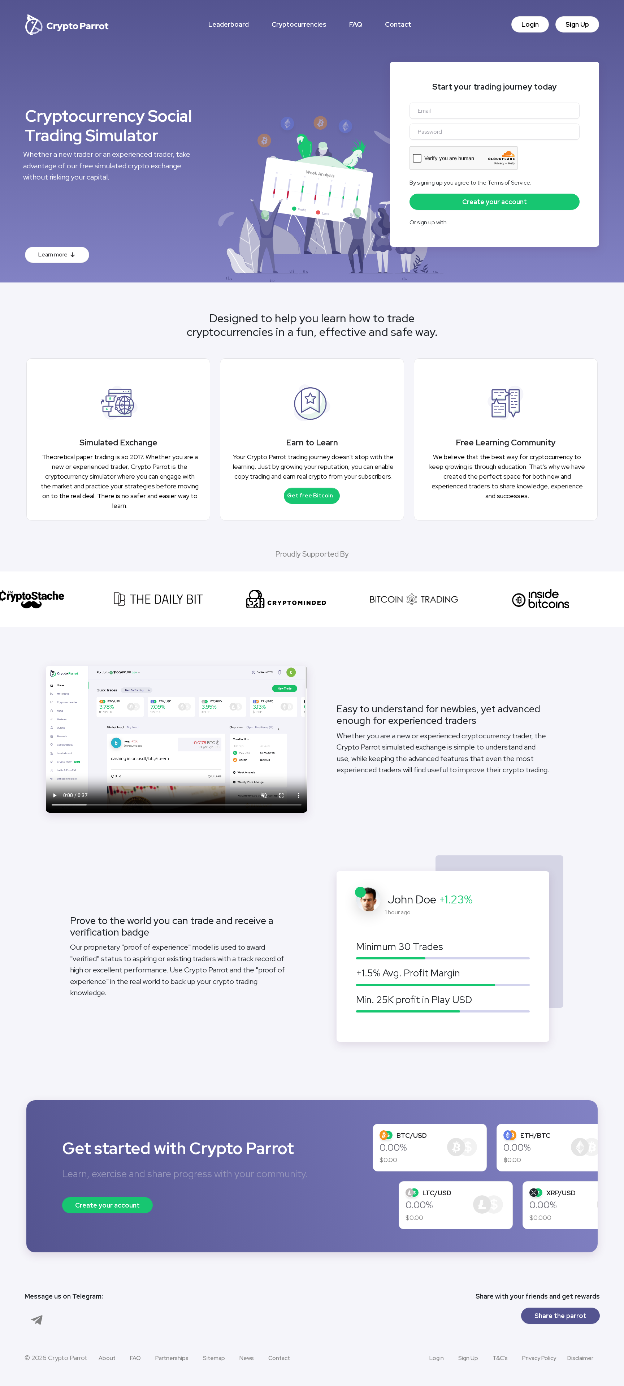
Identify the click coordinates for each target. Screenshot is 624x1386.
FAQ (355, 24)
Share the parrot (560, 1316)
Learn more (53, 254)
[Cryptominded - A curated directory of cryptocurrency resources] (273, 599)
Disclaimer (580, 1358)
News (246, 1358)
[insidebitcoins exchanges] (528, 599)
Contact (398, 24)
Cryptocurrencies (299, 24)
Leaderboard (228, 24)
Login (530, 24)
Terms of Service (509, 182)
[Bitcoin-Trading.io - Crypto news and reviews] (401, 599)
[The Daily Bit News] (145, 599)
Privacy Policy (539, 1358)
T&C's (500, 1358)
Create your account (107, 1205)
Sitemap (214, 1358)
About (107, 1358)
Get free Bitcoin (310, 495)
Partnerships (171, 1358)
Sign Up (577, 24)
